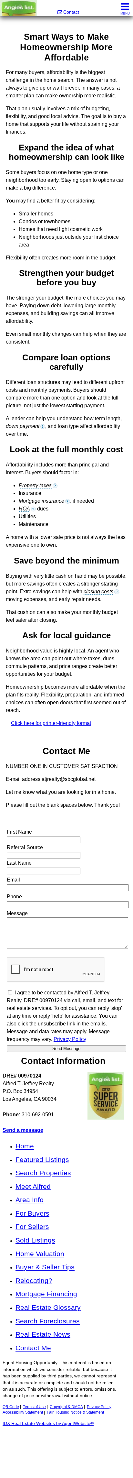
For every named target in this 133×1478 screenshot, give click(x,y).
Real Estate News (42, 1334)
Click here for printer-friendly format (51, 723)
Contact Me (33, 1348)
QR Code (11, 1407)
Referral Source (25, 847)
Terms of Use (34, 1407)
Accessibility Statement (23, 1412)
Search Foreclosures (47, 1321)
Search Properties (43, 1173)
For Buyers (32, 1213)
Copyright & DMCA (66, 1407)
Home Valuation (39, 1253)
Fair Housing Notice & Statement (75, 1412)
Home (24, 1146)
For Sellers (32, 1226)
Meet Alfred (33, 1186)
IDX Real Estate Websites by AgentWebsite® (48, 1423)
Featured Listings (42, 1159)
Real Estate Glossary (48, 1307)
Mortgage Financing (46, 1293)
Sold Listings (35, 1240)
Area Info (29, 1199)
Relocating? (33, 1280)
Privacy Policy (70, 1039)
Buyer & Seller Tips (45, 1267)
